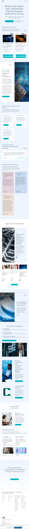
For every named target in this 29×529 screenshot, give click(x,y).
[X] (4, 519)
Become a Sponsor (23, 502)
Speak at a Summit (23, 503)
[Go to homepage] (3, 1)
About (3, 497)
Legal (9, 500)
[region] (14, 527)
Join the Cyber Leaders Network (23, 507)
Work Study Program (17, 497)
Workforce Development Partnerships (17, 502)
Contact (9, 497)
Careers (3, 500)
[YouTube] (6, 519)
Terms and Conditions (4, 522)
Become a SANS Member (23, 498)
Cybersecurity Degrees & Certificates (16, 509)
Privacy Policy (3, 521)
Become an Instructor (22, 500)
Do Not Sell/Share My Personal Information (6, 523)
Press (3, 501)
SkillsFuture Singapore (16, 506)
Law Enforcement (17, 504)
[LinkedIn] (2, 519)
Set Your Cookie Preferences (10, 527)
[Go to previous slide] (24, 30)
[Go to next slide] (26, 30)
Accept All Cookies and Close (18, 527)
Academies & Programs (16, 499)
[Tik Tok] (9, 519)
